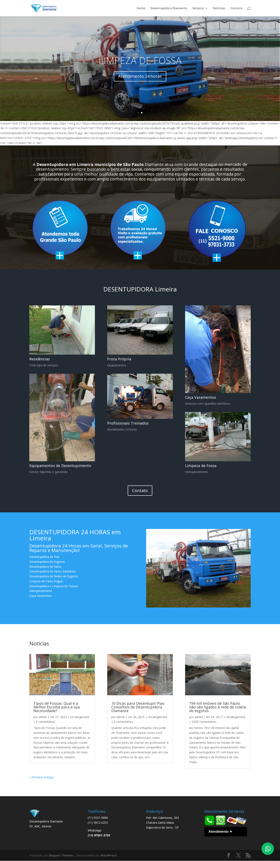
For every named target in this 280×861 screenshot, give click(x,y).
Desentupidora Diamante (168, 8)
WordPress (109, 855)
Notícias (219, 8)
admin (43, 717)
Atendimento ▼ (220, 831)
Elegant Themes (61, 855)
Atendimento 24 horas (140, 76)
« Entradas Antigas (41, 777)
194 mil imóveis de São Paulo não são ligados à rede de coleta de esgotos (217, 707)
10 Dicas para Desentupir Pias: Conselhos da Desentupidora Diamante (138, 707)
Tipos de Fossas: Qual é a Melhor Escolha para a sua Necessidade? (56, 707)
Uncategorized (79, 717)
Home (141, 8)
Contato (236, 8)
